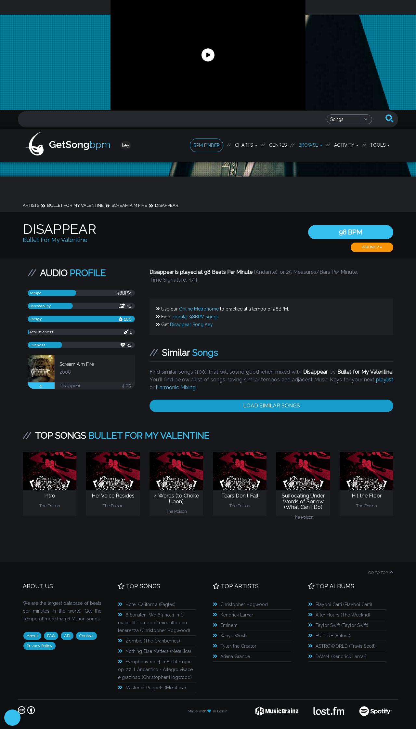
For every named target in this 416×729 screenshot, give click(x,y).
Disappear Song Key (191, 324)
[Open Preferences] (12, 717)
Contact (86, 635)
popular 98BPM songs (195, 316)
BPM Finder (206, 145)
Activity (344, 145)
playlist (384, 380)
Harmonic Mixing (176, 387)
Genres (278, 145)
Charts (244, 145)
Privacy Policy (39, 645)
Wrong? (370, 247)
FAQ (51, 635)
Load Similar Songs (271, 406)
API (67, 635)
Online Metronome (199, 308)
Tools (378, 145)
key (125, 145)
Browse (308, 145)
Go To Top (378, 572)
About (32, 635)
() (150, 604)
